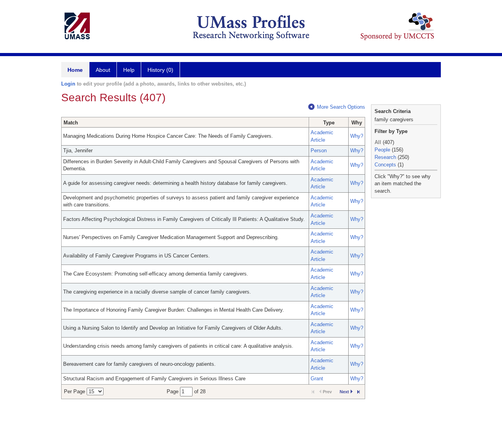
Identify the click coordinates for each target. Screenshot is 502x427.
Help (129, 70)
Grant (317, 378)
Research (385, 157)
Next (344, 391)
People (382, 150)
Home (75, 70)
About (103, 70)
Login (68, 84)
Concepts (385, 165)
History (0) (160, 70)
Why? (356, 136)
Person (319, 150)
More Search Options (341, 107)
